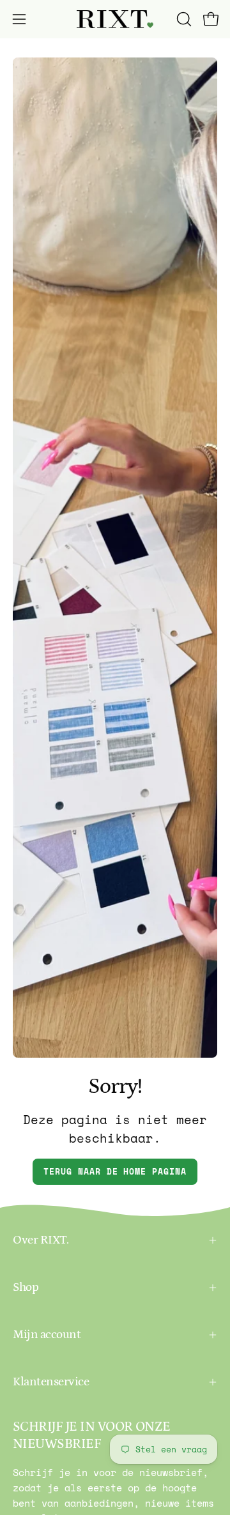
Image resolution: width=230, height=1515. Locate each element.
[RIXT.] (115, 19)
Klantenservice (51, 1382)
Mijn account (46, 1334)
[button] (183, 19)
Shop (25, 1287)
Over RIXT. (40, 1240)
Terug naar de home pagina (115, 1172)
